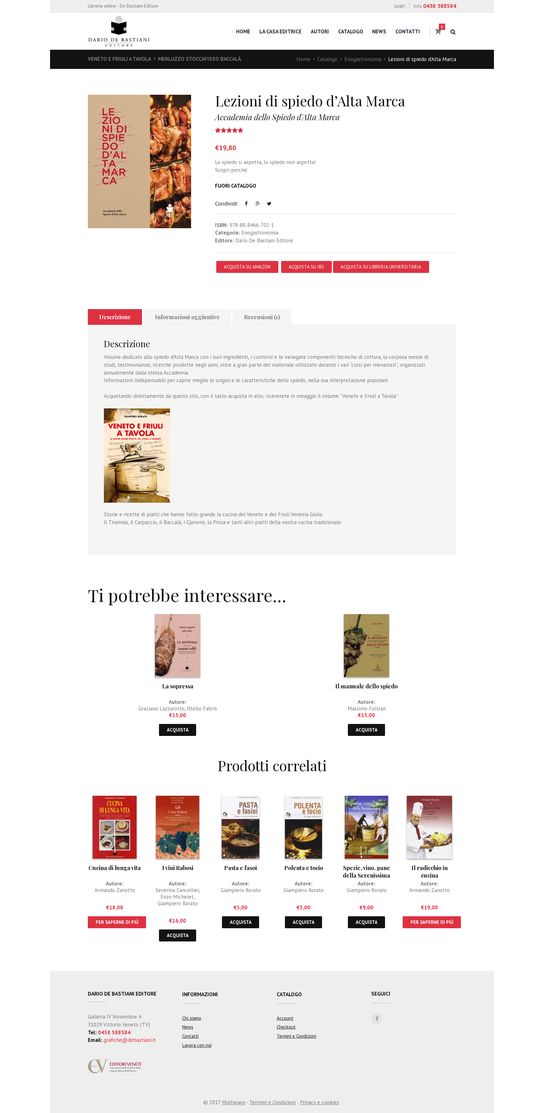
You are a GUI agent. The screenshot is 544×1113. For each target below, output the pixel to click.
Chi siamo (191, 1018)
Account (285, 1018)
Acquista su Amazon (247, 267)
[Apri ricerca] (453, 32)
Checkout (286, 1027)
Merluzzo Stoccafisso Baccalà (199, 58)
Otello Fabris (202, 708)
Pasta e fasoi (240, 868)
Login (399, 6)
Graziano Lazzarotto (161, 708)
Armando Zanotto (114, 890)
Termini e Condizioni (296, 1036)
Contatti (407, 31)
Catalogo (350, 31)
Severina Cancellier (177, 890)
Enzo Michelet (177, 896)
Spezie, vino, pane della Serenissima (366, 871)
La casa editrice (280, 31)
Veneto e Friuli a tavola (119, 58)
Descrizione (115, 317)
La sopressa (177, 686)
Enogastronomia (362, 59)
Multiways (233, 1102)
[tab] (115, 317)
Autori (320, 31)
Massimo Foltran (367, 708)
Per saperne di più (117, 922)
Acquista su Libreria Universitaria (381, 267)
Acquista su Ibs (306, 267)
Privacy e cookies (319, 1102)
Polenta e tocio (303, 868)
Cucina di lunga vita (114, 868)
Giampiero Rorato (178, 903)
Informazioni (200, 994)
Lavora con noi (197, 1045)
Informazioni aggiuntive (187, 317)
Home (243, 31)
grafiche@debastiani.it (130, 1040)
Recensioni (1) (262, 317)
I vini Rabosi (177, 868)
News (379, 31)
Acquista (178, 730)
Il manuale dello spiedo (366, 686)
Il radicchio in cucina (429, 871)
